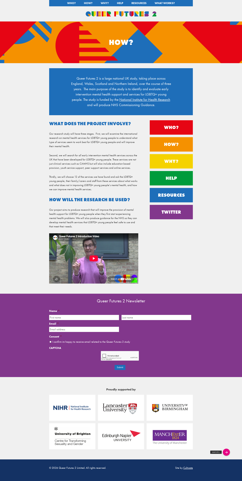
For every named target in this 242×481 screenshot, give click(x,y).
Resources (138, 3)
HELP (171, 178)
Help (120, 3)
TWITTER (171, 212)
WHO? (171, 127)
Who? (71, 3)
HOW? (171, 144)
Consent (55, 336)
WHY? (171, 161)
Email (54, 324)
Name (54, 311)
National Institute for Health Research (144, 99)
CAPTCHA (55, 348)
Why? (105, 3)
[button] (226, 452)
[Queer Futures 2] (121, 13)
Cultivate (188, 468)
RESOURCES (171, 195)
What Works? (165, 3)
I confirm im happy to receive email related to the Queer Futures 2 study (91, 342)
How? (88, 3)
